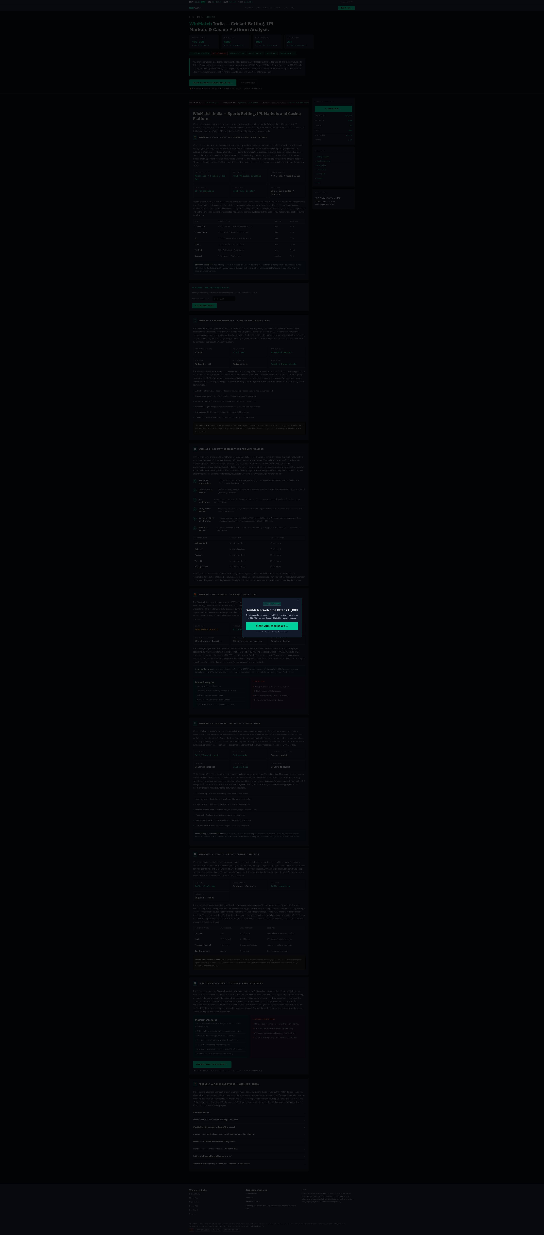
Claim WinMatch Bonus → (272, 626)
